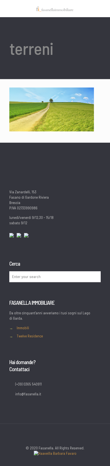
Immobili (23, 328)
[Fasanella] (55, 8)
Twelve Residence (30, 336)
